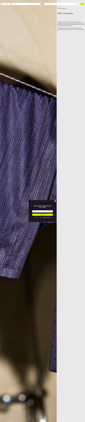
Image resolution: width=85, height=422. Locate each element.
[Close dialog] (55, 201)
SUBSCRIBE (42, 214)
